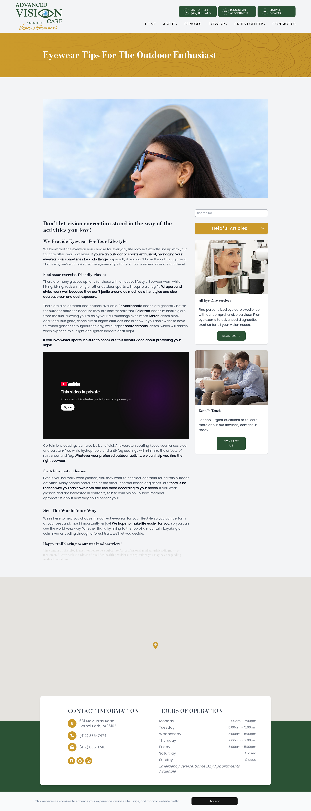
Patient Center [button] (248, 23)
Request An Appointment (239, 11)
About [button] (169, 23)
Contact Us (284, 23)
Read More (231, 336)
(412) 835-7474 (92, 735)
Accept (214, 801)
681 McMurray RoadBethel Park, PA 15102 (97, 723)
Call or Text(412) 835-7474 (201, 11)
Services (192, 23)
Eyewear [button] (217, 23)
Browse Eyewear (275, 11)
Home (150, 23)
